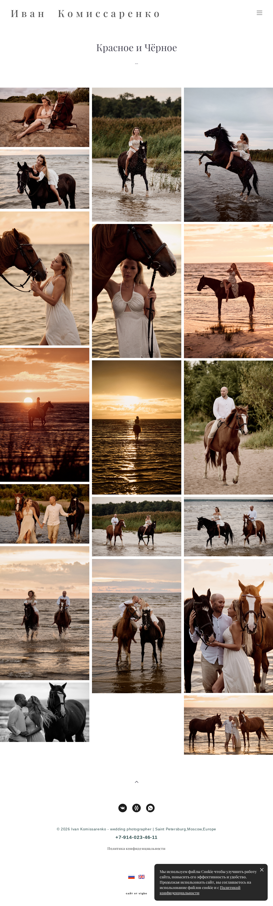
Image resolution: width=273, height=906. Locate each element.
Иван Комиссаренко (86, 13)
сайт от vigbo (136, 893)
